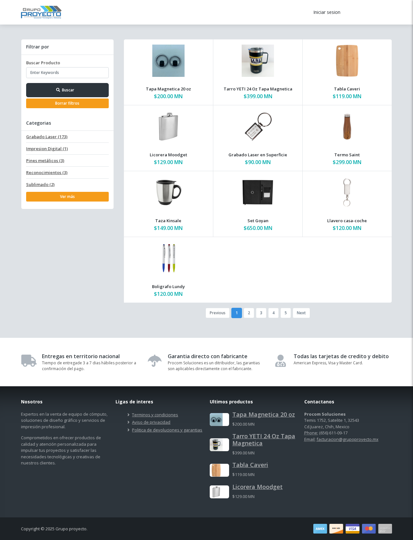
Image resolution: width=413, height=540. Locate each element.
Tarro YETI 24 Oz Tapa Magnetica (258, 89)
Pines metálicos (45, 160)
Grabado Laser (46, 137)
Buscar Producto (43, 63)
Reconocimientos (46, 172)
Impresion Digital (47, 148)
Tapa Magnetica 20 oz (168, 89)
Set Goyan (257, 220)
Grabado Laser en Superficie (257, 155)
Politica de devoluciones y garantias (167, 430)
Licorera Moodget (168, 155)
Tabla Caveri (347, 89)
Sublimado (40, 184)
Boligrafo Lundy (168, 286)
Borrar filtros (67, 103)
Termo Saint (347, 155)
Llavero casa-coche (347, 220)
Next (301, 313)
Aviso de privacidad (151, 422)
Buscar (68, 90)
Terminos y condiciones (155, 415)
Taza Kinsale (168, 220)
